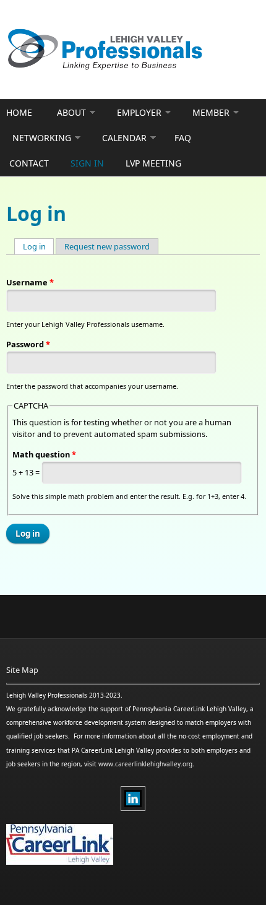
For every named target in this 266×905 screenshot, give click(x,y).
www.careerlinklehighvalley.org (145, 764)
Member (211, 112)
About (71, 112)
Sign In (87, 163)
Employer (139, 112)
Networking (41, 138)
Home (19, 112)
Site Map (22, 669)
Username (30, 282)
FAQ (182, 138)
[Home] (133, 49)
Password (28, 344)
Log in (38, 246)
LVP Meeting (153, 163)
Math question (44, 454)
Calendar (124, 138)
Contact (29, 163)
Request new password (107, 246)
